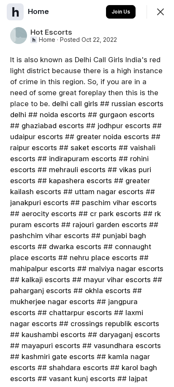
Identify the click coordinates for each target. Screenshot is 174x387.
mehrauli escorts (77, 169)
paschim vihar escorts (119, 202)
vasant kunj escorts (82, 378)
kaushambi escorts (54, 334)
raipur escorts (33, 147)
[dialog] (87, 193)
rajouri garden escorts (110, 224)
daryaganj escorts (129, 334)
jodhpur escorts (124, 125)
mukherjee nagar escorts (52, 301)
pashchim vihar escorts (49, 235)
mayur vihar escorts (117, 279)
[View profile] (15, 11)
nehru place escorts (103, 257)
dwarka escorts (75, 246)
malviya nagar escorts (126, 268)
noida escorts (63, 114)
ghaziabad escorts (53, 125)
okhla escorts (107, 290)
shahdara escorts (78, 367)
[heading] (39, 11)
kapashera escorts (80, 180)
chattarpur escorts (80, 312)
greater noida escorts (112, 136)
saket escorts (94, 147)
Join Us (120, 11)
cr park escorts (115, 213)
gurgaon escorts (127, 114)
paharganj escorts (40, 290)
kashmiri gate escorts (58, 356)
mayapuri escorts (51, 345)
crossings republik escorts (115, 323)
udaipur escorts (36, 136)
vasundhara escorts (127, 345)
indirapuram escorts (83, 158)
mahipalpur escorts (42, 268)
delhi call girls (76, 103)
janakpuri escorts (39, 202)
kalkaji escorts (46, 279)
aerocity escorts (49, 213)
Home (47, 39)
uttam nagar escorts (109, 191)
